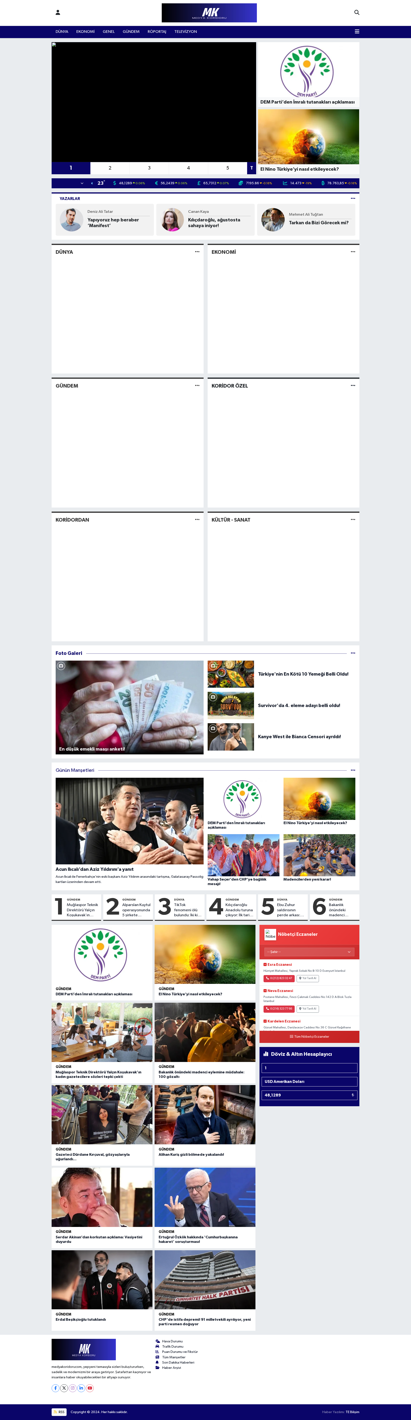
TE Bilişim (352, 1412)
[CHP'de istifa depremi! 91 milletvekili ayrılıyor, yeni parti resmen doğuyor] (205, 1280)
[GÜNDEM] (197, 386)
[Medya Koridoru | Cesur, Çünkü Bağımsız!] (209, 13)
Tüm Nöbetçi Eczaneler (311, 1036)
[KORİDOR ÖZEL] (353, 386)
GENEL (109, 32)
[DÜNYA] (197, 252)
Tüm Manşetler (174, 1357)
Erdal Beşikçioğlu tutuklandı (81, 1319)
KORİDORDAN (72, 520)
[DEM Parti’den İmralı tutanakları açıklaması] (102, 954)
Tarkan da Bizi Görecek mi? (319, 222)
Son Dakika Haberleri (178, 1362)
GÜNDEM (131, 32)
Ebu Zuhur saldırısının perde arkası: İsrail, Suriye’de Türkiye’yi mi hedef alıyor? (290, 910)
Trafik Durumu (172, 1346)
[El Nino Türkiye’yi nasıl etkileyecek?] (205, 954)
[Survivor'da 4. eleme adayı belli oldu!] (231, 705)
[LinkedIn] (81, 1388)
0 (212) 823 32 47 (281, 978)
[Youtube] (90, 1388)
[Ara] (356, 13)
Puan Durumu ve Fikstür (180, 1352)
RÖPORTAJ (157, 32)
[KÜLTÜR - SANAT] (353, 520)
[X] (64, 1388)
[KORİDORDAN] (197, 520)
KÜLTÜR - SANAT (231, 520)
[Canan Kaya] (172, 220)
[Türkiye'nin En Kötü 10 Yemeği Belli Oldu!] (231, 674)
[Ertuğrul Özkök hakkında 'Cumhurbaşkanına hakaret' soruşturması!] (205, 1197)
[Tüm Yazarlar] (353, 199)
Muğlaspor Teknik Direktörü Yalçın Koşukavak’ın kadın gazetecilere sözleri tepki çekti (82, 910)
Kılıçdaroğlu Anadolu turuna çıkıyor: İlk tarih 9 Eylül (239, 910)
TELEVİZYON (185, 32)
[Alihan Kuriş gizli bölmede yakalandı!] (205, 1114)
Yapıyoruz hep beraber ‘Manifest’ (113, 223)
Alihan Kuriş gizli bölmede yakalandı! (191, 1154)
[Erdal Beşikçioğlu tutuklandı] (102, 1280)
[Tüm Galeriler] (353, 653)
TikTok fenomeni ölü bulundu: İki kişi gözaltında (187, 910)
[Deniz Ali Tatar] (71, 220)
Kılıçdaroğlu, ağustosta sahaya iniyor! (214, 223)
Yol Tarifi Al (309, 978)
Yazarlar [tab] (70, 199)
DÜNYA (62, 32)
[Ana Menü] (357, 32)
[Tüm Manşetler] (353, 770)
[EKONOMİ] (353, 252)
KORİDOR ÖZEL (230, 386)
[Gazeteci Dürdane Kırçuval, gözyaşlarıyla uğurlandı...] (102, 1114)
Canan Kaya (198, 212)
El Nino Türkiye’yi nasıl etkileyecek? (190, 994)
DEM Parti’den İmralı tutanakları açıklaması (94, 994)
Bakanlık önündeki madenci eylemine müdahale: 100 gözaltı (342, 910)
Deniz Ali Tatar (100, 212)
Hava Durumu (172, 1341)
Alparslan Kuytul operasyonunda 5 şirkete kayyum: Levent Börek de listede (136, 910)
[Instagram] (73, 1388)
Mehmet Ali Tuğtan (306, 215)
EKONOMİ (85, 32)
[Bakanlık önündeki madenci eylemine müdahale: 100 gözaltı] (205, 1032)
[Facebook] (55, 1388)
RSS (61, 1412)
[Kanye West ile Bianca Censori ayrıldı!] (231, 737)
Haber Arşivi (171, 1368)
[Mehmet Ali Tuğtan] (273, 220)
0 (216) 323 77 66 (281, 1008)
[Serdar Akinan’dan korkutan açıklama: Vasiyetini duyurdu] (102, 1197)
